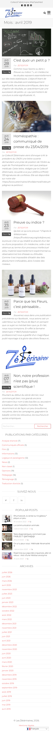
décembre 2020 (9, 645)
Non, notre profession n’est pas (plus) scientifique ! (31, 381)
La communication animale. (26, 525)
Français (34, 729)
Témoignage (8, 479)
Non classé (7, 466)
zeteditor (23, 65)
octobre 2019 (8, 683)
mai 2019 (6, 704)
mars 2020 (7, 662)
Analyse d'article (9, 441)
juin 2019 (6, 700)
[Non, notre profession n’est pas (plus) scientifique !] (26, 357)
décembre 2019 (9, 675)
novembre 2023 (9, 589)
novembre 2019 (9, 679)
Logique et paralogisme (13, 458)
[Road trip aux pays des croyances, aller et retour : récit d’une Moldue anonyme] (7, 555)
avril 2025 (6, 585)
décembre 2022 (9, 606)
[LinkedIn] (21, 500)
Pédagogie (7, 475)
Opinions (6, 470)
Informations (8, 453)
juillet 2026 (7, 572)
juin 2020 (6, 653)
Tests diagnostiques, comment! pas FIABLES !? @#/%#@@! (30, 535)
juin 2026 (6, 576)
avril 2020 (6, 657)
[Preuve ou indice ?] (26, 204)
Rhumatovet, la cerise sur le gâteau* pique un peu (30, 517)
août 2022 (6, 615)
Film (4, 449)
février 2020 (7, 666)
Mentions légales (26, 725)
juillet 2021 (7, 632)
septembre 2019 (9, 687)
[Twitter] (5, 500)
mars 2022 (7, 619)
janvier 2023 (7, 602)
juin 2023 (6, 598)
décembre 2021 (9, 623)
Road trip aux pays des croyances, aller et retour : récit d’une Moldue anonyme (32, 554)
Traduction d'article (11, 483)
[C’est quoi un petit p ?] (26, 42)
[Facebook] (13, 500)
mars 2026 (7, 581)
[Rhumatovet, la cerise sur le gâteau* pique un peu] (7, 518)
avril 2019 (6, 709)
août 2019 (6, 692)
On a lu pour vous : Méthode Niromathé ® (32, 544)
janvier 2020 (8, 670)
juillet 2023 (7, 593)
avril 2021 (6, 640)
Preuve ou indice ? (29, 222)
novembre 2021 (9, 628)
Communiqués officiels (13, 445)
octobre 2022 (8, 611)
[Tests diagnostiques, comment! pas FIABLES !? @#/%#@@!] (7, 536)
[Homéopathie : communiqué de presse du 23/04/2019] (26, 116)
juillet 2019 (7, 696)
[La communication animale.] (7, 528)
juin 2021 (6, 636)
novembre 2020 (9, 649)
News (4, 462)
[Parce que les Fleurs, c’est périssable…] (26, 283)
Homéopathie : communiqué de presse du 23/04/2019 (31, 141)
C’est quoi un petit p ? (32, 60)
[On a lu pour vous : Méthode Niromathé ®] (7, 546)
